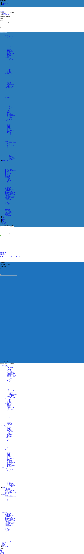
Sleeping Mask (9, 54)
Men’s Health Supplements (9, 193)
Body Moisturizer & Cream (12, 63)
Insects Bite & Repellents (9, 197)
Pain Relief (7, 198)
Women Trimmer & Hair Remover (11, 165)
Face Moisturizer (10, 51)
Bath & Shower (7, 81)
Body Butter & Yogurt (11, 59)
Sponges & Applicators (11, 134)
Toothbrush (9, 76)
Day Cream (9, 39)
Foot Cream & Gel (10, 90)
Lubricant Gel (7, 209)
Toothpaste (9, 75)
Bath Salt (8, 85)
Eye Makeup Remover (11, 118)
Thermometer (7, 201)
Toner (8, 56)
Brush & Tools (7, 131)
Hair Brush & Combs (11, 158)
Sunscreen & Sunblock (11, 53)
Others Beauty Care (8, 87)
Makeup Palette (9, 108)
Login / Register (5, 546)
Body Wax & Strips (10, 64)
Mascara (8, 112)
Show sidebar (2, 232)
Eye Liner (8, 111)
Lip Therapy (9, 128)
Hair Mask (9, 148)
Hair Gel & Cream (10, 151)
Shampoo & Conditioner (11, 145)
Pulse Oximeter (7, 200)
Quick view (2, 253)
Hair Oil (8, 150)
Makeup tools (9, 138)
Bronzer (8, 103)
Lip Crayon (9, 124)
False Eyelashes (10, 117)
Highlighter (9, 433)
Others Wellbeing (8, 215)
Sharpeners (9, 136)
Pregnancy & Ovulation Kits (10, 163)
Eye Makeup (7, 109)
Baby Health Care (8, 178)
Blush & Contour (10, 102)
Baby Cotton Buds (8, 183)
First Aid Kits (7, 204)
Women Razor (7, 493)
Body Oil (8, 60)
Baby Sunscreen (7, 175)
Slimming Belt (7, 203)
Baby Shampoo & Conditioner (10, 170)
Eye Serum (9, 72)
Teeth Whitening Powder (11, 77)
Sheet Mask (9, 55)
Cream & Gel (9, 38)
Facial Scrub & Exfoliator (11, 45)
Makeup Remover (10, 106)
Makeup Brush (9, 132)
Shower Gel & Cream (11, 84)
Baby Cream (7, 171)
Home (1, 228)
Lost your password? (4, 22)
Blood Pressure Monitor (9, 199)
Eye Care (6, 68)
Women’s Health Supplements (10, 194)
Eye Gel (8, 70)
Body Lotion (9, 58)
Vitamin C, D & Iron (8, 191)
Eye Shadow (9, 113)
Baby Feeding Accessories (9, 184)
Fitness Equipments (8, 202)
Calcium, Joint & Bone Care (10, 192)
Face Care (6, 35)
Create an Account (6, 14)
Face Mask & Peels (10, 374)
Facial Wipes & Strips (11, 46)
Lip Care (6, 120)
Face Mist (8, 52)
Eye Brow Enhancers (11, 115)
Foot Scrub (9, 421)
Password (2, 18)
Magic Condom (7, 210)
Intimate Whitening (8, 164)
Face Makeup (7, 97)
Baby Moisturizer (8, 173)
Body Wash (9, 82)
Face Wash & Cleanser (11, 42)
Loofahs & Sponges (10, 86)
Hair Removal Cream (11, 67)
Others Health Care (8, 206)
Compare (4, 545)
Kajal (8, 110)
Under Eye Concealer (11, 119)
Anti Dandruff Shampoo (11, 142)
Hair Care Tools (10, 159)
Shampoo (8, 143)
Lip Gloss (8, 125)
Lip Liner (8, 126)
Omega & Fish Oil (8, 190)
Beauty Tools (9, 95)
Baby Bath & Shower (8, 169)
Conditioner (9, 144)
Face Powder (9, 101)
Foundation (9, 100)
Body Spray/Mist (10, 61)
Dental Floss (9, 408)
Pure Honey (7, 205)
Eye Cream (9, 69)
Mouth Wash (9, 74)
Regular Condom (8, 211)
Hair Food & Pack (10, 149)
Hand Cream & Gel (10, 89)
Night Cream (9, 40)
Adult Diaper (7, 195)
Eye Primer (9, 116)
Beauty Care (4, 228)
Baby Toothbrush (8, 180)
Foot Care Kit (9, 94)
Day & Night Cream (10, 41)
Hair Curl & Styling (10, 157)
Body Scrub (9, 62)
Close (1, 549)
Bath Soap (9, 83)
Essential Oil (9, 88)
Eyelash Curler (9, 135)
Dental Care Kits (10, 80)
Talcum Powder (10, 66)
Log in (1, 20)
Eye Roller (9, 71)
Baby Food (7, 177)
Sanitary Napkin (7, 161)
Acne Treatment (10, 36)
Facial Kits (9, 49)
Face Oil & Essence (10, 48)
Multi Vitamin (7, 188)
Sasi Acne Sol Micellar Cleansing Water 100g (10, 256)
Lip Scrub (8, 129)
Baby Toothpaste (8, 179)
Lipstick (8, 122)
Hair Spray (9, 147)
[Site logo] (7, 11)
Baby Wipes (7, 181)
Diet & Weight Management (10, 189)
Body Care (7, 57)
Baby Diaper (7, 182)
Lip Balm (8, 127)
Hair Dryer (9, 155)
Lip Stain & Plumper (10, 130)
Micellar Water (9, 50)
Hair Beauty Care (8, 141)
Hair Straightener (10, 156)
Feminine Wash (7, 162)
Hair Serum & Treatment (11, 152)
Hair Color (9, 146)
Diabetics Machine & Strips (10, 196)
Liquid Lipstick (9, 123)
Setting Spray (9, 107)
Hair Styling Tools (8, 154)
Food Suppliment (8, 187)
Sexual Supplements (8, 212)
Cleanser (8, 37)
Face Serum (9, 47)
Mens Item (6, 214)
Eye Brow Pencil (10, 114)
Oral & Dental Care (8, 73)
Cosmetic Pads (9, 133)
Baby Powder (7, 176)
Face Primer (9, 98)
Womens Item (7, 213)
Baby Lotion (7, 172)
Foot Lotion (9, 93)
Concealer (9, 99)
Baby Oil (6, 174)
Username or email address (5, 16)
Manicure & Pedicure (11, 137)
